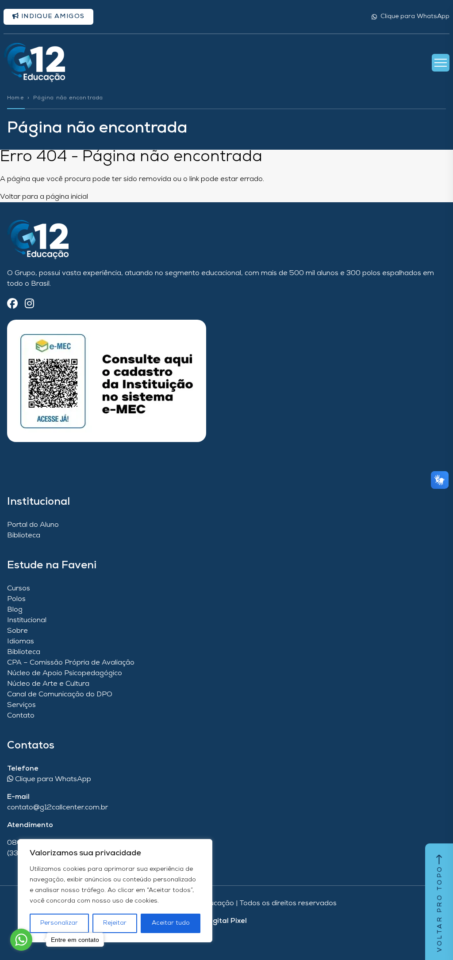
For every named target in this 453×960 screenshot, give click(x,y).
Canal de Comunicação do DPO (59, 694)
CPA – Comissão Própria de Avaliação (70, 662)
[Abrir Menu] (440, 63)
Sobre (17, 631)
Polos (16, 599)
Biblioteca (23, 535)
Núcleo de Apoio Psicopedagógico (64, 673)
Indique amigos (51, 16)
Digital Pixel (226, 921)
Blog (15, 609)
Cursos (18, 588)
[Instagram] (29, 304)
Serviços (21, 705)
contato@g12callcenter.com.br (57, 807)
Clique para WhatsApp (414, 16)
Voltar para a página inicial (44, 196)
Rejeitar (115, 923)
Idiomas (20, 641)
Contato (21, 715)
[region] (115, 890)
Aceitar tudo (171, 923)
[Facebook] (12, 304)
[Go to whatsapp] (21, 940)
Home (15, 98)
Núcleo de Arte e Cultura (48, 684)
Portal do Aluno (33, 525)
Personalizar (59, 923)
